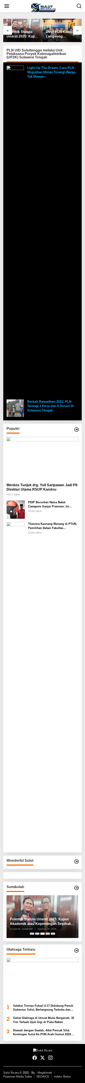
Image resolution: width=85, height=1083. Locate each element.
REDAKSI (43, 1076)
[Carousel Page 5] (53, 934)
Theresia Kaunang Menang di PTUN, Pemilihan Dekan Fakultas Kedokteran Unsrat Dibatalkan (52, 526)
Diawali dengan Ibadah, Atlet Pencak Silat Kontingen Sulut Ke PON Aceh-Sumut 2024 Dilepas (42, 1032)
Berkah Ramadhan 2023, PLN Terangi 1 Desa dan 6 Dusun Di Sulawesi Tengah (50, 406)
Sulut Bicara (11, 1072)
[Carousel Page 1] (32, 934)
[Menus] (6, 6)
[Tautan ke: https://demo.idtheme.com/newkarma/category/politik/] (76, 887)
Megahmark (44, 1072)
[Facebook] (34, 1058)
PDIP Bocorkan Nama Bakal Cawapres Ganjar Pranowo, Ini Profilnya (48, 504)
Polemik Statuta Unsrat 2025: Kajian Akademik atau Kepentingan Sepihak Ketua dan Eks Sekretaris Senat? (23, 34)
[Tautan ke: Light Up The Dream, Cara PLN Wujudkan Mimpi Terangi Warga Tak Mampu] (15, 229)
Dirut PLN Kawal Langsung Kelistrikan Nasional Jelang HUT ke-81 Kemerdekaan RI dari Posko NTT (59, 34)
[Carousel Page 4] (48, 934)
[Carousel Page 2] (37, 934)
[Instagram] (50, 1058)
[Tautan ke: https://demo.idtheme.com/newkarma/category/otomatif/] (76, 429)
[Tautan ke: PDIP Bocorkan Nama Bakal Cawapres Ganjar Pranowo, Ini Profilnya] (16, 509)
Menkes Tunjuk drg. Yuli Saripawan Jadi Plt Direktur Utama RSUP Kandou (42, 487)
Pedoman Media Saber (17, 1076)
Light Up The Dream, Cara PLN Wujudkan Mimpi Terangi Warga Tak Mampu (51, 72)
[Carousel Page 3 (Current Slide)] (42, 934)
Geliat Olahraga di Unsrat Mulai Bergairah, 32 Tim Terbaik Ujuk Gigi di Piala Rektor (43, 1019)
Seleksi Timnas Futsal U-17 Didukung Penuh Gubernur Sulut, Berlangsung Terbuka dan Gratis (43, 1008)
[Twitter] (42, 1058)
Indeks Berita (62, 1076)
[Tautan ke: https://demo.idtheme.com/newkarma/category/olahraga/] (76, 950)
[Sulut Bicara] (43, 7)
